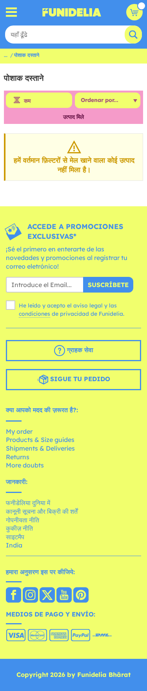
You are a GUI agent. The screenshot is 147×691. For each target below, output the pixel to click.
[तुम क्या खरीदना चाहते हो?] (11, 12)
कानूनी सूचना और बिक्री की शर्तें (42, 511)
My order (19, 431)
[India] (13, 595)
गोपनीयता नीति (22, 520)
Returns (17, 457)
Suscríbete (108, 285)
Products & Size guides (40, 440)
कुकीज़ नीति (19, 528)
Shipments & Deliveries (40, 448)
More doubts (25, 465)
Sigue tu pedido (79, 379)
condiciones (34, 313)
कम (27, 100)
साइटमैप (15, 537)
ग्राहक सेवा (79, 350)
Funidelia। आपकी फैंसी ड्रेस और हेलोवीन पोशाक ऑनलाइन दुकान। (71, 12)
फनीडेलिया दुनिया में (28, 503)
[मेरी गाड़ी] (134, 12)
